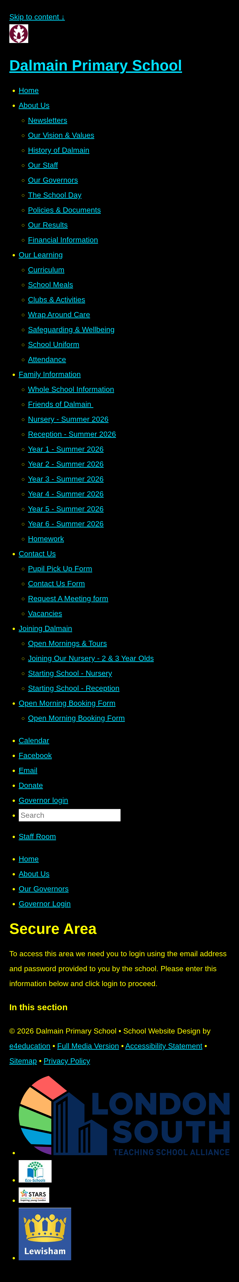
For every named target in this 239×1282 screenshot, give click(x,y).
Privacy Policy (67, 1061)
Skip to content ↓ (37, 17)
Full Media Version (88, 1046)
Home (29, 859)
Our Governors (44, 889)
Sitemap (23, 1061)
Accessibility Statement (163, 1046)
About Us (34, 874)
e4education (29, 1046)
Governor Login (45, 904)
